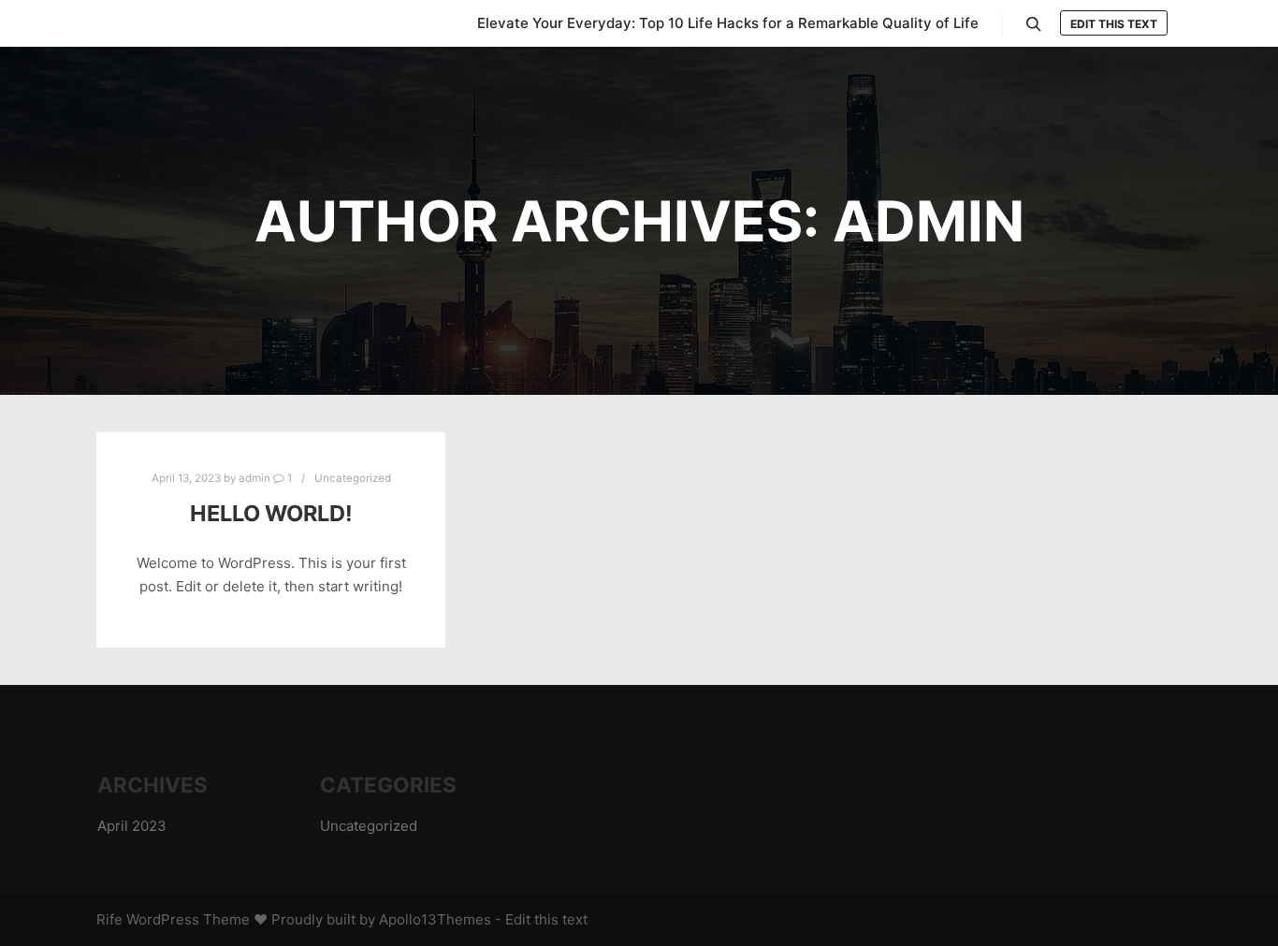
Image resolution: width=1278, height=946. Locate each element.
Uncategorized (352, 478)
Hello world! (271, 513)
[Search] (1034, 24)
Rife (109, 919)
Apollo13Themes (435, 919)
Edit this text (1113, 24)
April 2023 (132, 826)
